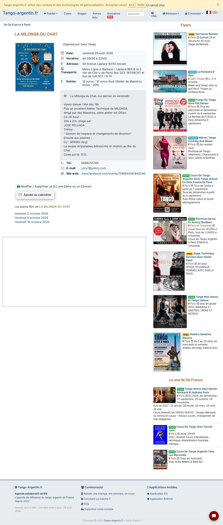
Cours (67, 13)
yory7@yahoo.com (93, 168)
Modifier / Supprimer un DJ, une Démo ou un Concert (55, 186)
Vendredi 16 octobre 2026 (32, 222)
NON (141, 5)
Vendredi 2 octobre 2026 (31, 213)
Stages (82, 13)
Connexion (194, 13)
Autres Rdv (97, 15)
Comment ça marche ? (96, 498)
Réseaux (171, 13)
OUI (131, 5)
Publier (51, 13)
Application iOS (158, 493)
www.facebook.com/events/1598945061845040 (113, 173)
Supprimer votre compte (98, 509)
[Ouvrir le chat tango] (214, 516)
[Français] (208, 12)
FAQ (154, 16)
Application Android (161, 498)
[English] (215, 12)
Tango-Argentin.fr (113, 520)
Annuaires (113, 15)
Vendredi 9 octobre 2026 (31, 217)
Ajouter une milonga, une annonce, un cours (109, 493)
